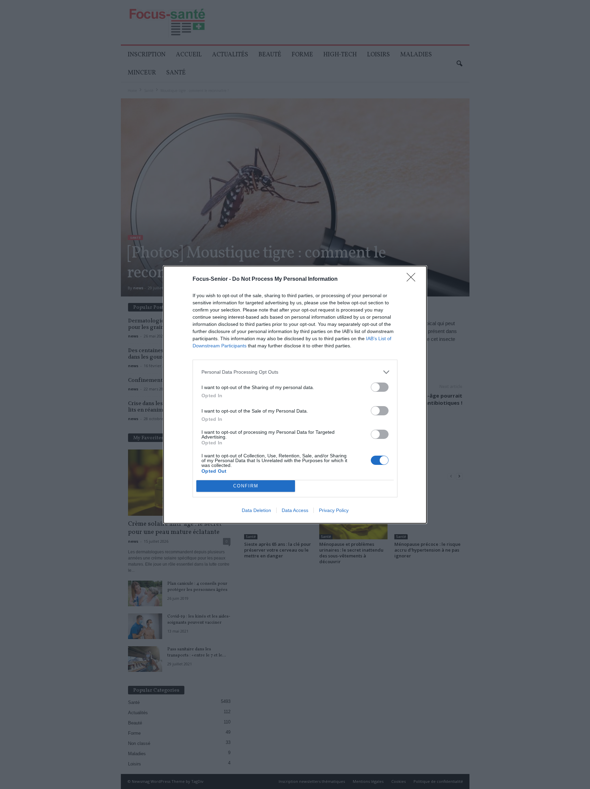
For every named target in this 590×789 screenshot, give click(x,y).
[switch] (380, 387)
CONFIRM (245, 485)
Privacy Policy (334, 510)
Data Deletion (256, 510)
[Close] (413, 279)
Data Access (295, 510)
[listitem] (295, 372)
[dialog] (295, 394)
